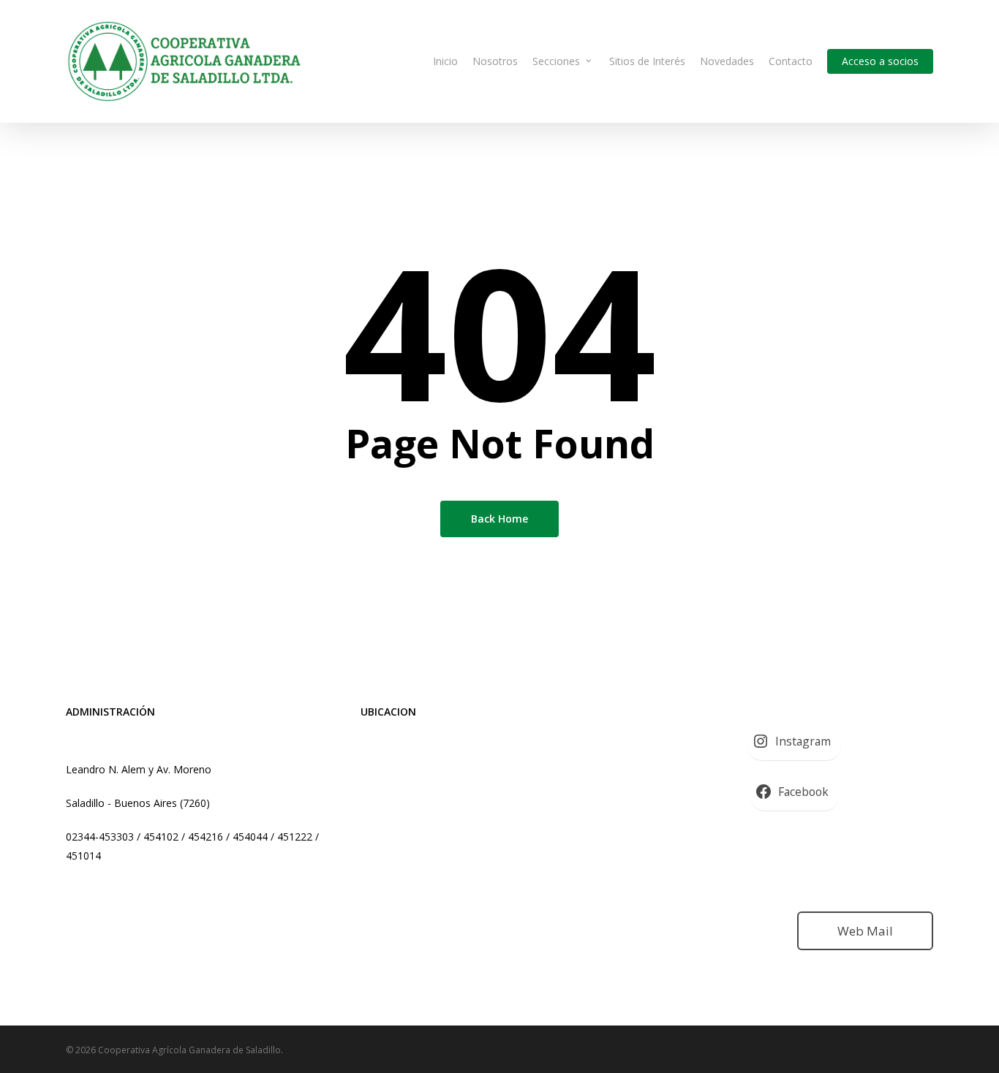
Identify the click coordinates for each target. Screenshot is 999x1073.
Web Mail (865, 930)
